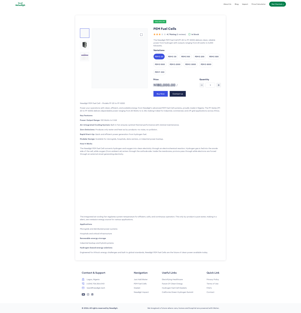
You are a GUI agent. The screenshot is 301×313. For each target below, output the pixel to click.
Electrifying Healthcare (172, 279)
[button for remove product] (201, 85)
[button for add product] (218, 85)
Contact (210, 292)
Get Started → (277, 4)
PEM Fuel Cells (140, 283)
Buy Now (160, 94)
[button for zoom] (141, 34)
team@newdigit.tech (96, 288)
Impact (245, 4)
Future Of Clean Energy (172, 283)
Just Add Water (141, 279)
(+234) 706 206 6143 (95, 283)
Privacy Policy (213, 279)
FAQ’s (209, 288)
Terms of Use (212, 283)
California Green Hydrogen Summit (177, 292)
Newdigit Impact (141, 292)
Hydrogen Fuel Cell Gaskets (174, 288)
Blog (237, 4)
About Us (227, 4)
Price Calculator (259, 4)
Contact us (177, 94)
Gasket (137, 288)
